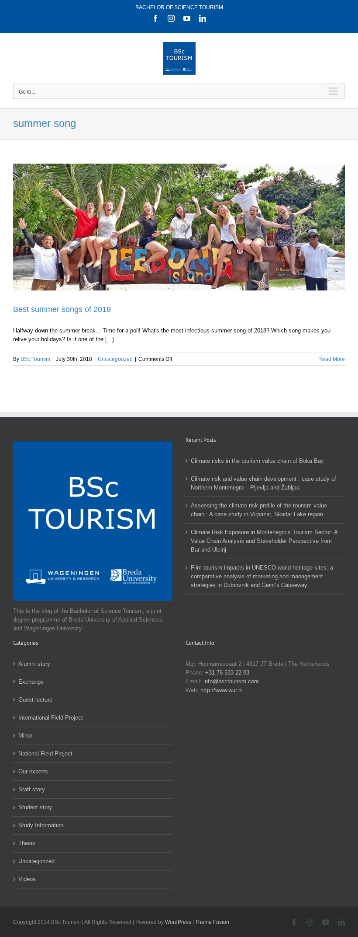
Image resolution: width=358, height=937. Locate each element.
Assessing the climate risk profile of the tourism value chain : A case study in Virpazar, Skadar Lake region (259, 509)
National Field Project (45, 753)
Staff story (31, 789)
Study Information (40, 825)
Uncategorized (115, 359)
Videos (27, 879)
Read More (331, 359)
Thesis (26, 843)
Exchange (31, 681)
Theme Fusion (212, 922)
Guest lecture (35, 699)
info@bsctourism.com (231, 681)
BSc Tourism (35, 359)
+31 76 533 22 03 (227, 672)
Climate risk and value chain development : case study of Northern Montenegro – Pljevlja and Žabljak (263, 483)
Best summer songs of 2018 (62, 309)
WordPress (178, 922)
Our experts (33, 771)
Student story (35, 807)
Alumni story (34, 664)
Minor (25, 735)
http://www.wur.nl (221, 690)
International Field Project (50, 717)
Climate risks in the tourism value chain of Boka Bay (257, 461)
